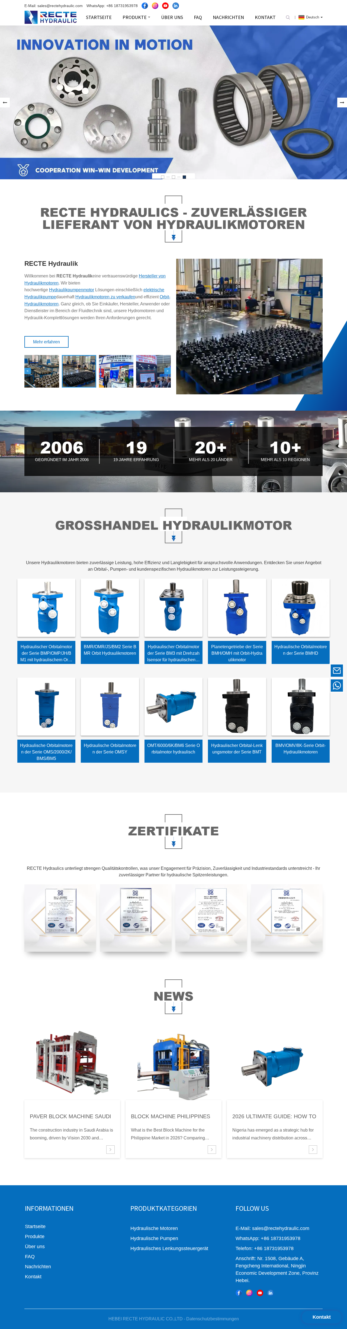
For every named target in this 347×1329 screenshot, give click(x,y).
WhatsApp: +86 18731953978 (112, 6)
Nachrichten (38, 1266)
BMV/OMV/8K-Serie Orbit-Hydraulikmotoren (300, 748)
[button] (5, 102)
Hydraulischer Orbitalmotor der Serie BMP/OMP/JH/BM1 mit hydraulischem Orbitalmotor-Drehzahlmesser (46, 654)
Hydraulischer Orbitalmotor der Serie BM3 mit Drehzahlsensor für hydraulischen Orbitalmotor (173, 654)
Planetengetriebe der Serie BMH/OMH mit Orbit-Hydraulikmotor (237, 653)
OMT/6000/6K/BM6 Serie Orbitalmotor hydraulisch (173, 748)
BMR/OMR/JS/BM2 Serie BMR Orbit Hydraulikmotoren (110, 650)
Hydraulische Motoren (154, 1228)
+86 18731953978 (299, 685)
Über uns (35, 1246)
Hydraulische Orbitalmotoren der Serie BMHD (300, 650)
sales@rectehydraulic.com (299, 671)
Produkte (34, 1236)
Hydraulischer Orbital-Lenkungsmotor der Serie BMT (237, 748)
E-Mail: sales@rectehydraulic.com (53, 6)
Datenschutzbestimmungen (212, 1319)
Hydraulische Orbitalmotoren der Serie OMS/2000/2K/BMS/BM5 (46, 752)
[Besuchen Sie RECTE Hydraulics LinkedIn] (175, 5)
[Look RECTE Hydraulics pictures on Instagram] (155, 5)
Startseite (35, 1226)
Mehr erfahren (46, 342)
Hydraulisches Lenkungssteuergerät (169, 1248)
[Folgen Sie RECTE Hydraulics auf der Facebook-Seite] (145, 5)
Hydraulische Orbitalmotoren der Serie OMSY (110, 748)
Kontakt (322, 1317)
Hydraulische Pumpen (154, 1238)
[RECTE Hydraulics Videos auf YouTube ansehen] (165, 5)
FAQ (30, 1256)
